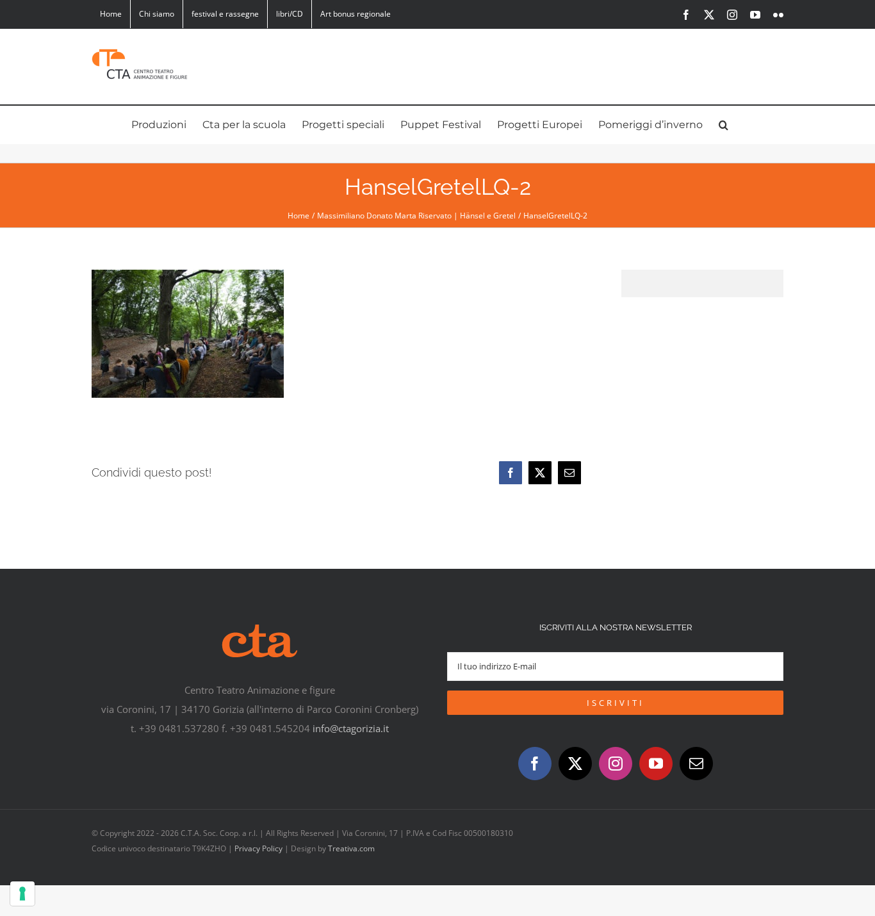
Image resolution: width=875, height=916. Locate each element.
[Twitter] (575, 763)
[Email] (569, 472)
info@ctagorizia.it (351, 728)
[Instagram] (615, 763)
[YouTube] (656, 763)
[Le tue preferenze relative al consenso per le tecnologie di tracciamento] (22, 893)
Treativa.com (351, 848)
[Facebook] (510, 472)
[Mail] (696, 763)
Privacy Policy (258, 848)
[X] (540, 472)
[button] (723, 125)
